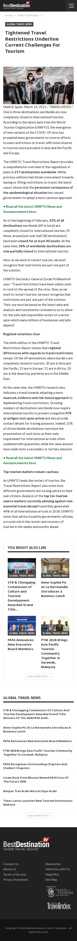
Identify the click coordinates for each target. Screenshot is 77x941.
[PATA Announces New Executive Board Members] (22, 626)
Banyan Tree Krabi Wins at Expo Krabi (30, 791)
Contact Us (11, 864)
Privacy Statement (15, 879)
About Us (9, 869)
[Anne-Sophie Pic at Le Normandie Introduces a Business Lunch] (55, 568)
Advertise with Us (58, 869)
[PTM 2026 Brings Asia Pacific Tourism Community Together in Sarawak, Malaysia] (55, 626)
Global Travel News (19, 24)
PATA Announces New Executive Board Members (37, 741)
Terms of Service (14, 874)
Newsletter (53, 864)
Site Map (51, 879)
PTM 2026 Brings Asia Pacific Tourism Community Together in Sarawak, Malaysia (37, 752)
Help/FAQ (52, 874)
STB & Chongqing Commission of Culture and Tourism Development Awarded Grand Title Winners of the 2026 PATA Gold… (36, 714)
